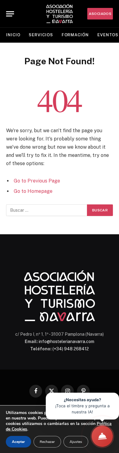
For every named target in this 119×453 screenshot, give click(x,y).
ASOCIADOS (100, 14)
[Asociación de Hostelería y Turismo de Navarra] (59, 13)
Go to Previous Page (37, 181)
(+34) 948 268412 (70, 348)
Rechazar (47, 441)
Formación (75, 35)
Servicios (41, 35)
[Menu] (10, 14)
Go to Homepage (33, 191)
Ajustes (76, 441)
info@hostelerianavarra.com (66, 341)
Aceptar (18, 441)
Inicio (13, 35)
